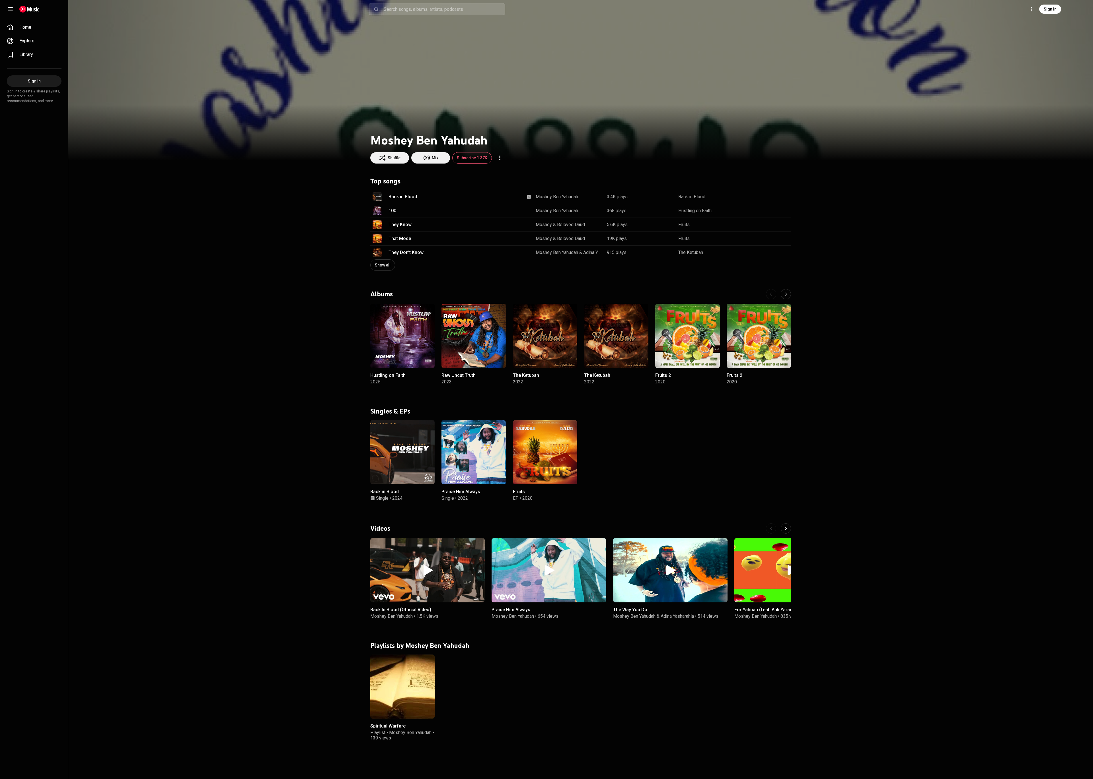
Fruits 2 (663, 375)
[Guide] (10, 9)
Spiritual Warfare (388, 726)
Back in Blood (403, 196)
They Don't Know (406, 252)
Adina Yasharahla (593, 252)
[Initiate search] (376, 9)
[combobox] (444, 9)
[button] (377, 196)
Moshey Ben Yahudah (557, 196)
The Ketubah (690, 252)
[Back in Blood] (402, 452)
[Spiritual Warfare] (402, 686)
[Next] (785, 294)
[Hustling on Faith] (402, 336)
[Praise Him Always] (473, 452)
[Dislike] (767, 197)
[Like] (755, 197)
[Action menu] (500, 158)
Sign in (1050, 9)
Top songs (385, 181)
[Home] (29, 9)
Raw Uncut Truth (458, 375)
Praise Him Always (460, 491)
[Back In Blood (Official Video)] (427, 570)
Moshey (544, 224)
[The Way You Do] (670, 570)
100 (392, 210)
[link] (34, 27)
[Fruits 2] (687, 336)
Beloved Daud (571, 224)
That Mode (400, 238)
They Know (400, 224)
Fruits (684, 224)
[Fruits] (545, 452)
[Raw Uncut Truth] (473, 336)
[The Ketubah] (545, 336)
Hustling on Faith (695, 210)
